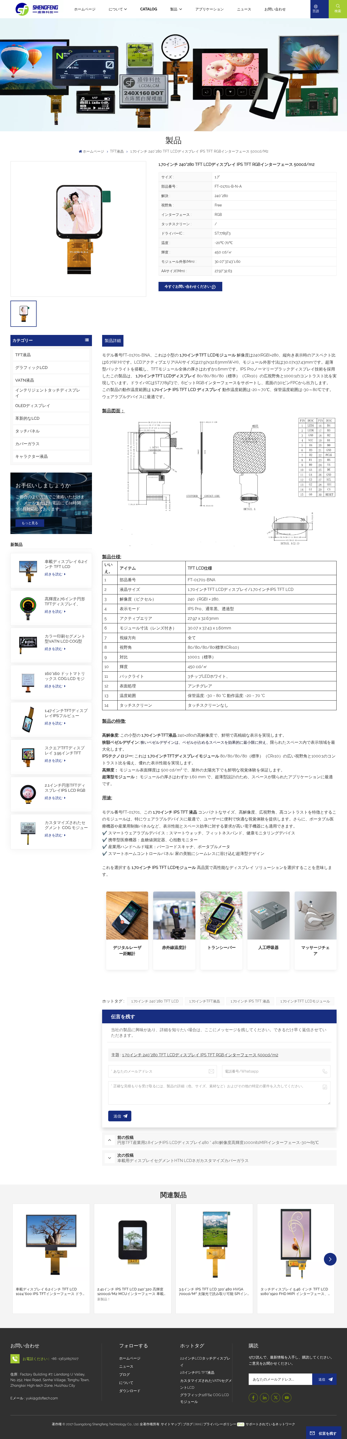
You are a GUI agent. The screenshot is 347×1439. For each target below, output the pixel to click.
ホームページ (85, 9)
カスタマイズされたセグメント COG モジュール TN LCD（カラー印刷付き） (66, 825)
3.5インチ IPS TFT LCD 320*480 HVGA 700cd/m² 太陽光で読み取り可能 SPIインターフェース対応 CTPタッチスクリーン (213, 1291)
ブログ (124, 1374)
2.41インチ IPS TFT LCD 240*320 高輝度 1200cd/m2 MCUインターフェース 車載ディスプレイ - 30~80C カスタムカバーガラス (132, 1291)
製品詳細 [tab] (113, 340)
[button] (330, 1259)
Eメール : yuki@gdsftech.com (34, 1398)
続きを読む (54, 574)
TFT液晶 (117, 151)
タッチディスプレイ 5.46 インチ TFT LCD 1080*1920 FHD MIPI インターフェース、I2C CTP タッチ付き (294, 1291)
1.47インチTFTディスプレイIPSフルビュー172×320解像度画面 (66, 713)
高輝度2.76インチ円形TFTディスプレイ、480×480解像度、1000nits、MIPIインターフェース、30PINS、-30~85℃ (65, 601)
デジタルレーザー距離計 (127, 950)
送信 (322, 1379)
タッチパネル (27, 431)
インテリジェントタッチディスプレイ (47, 393)
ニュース (244, 9)
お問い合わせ (275, 9)
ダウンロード (129, 1391)
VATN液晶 (24, 380)
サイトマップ (171, 1424)
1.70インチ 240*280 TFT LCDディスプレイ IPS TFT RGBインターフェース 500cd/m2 (200, 1055)
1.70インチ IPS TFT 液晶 (250, 1001)
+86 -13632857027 (64, 1359)
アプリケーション (209, 9)
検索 (338, 11)
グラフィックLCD (31, 367)
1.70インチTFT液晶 (204, 1001)
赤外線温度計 (174, 947)
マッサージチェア (315, 950)
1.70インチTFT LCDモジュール (305, 1001)
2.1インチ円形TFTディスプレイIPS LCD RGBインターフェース (65, 788)
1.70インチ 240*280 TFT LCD (155, 1001)
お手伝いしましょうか (43, 485)
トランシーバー (221, 947)
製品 (174, 9)
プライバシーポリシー (219, 1424)
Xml (198, 1424)
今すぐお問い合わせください (188, 286)
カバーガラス (27, 443)
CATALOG (148, 9)
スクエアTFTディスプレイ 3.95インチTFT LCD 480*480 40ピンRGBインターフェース (65, 751)
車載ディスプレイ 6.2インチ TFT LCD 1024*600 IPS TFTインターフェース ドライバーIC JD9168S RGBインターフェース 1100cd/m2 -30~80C (66, 564)
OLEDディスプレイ (32, 405)
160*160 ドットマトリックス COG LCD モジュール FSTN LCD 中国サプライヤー (65, 676)
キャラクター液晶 (31, 456)
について (116, 9)
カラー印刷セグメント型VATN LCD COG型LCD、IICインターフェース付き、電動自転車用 (65, 639)
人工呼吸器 (268, 947)
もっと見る (30, 523)
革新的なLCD (27, 418)
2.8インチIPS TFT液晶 (197, 1372)
